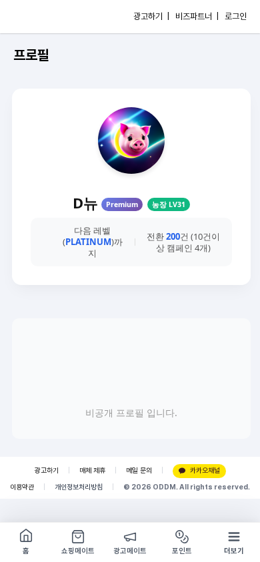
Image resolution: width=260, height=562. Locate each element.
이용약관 (22, 487)
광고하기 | (151, 16)
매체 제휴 (92, 470)
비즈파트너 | (197, 16)
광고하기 (47, 470)
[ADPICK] (38, 16)
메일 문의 (139, 470)
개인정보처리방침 (79, 487)
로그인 (236, 16)
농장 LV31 (168, 204)
